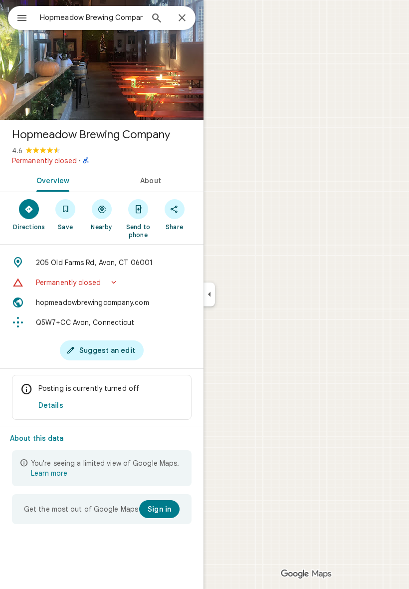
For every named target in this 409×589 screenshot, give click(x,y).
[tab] (51, 180)
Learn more (49, 473)
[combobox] (91, 17)
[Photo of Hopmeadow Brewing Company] (102, 60)
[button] (102, 283)
